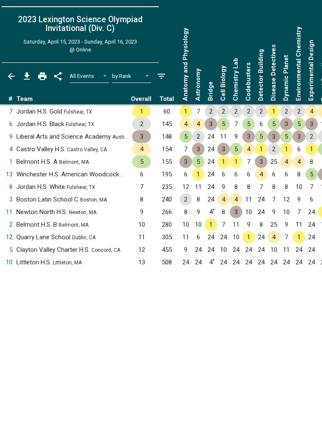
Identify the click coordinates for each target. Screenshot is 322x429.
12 (9, 237)
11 (9, 212)
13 (9, 174)
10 (9, 262)
